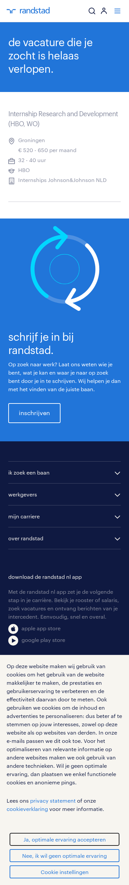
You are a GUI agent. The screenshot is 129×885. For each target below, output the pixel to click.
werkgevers (22, 494)
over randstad (25, 538)
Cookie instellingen (65, 872)
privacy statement (53, 800)
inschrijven (34, 412)
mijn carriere (24, 516)
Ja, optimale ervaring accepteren (64, 839)
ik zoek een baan (29, 472)
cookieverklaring (27, 809)
